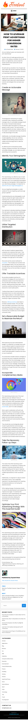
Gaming (3, 674)
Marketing (19, 563)
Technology (4, 692)
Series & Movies (5, 684)
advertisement (9, 563)
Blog (3, 646)
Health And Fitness (6, 679)
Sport (3, 687)
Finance (4, 669)
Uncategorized (5, 699)
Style (3, 689)
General (3, 676)
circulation (5, 262)
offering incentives (12, 302)
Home (3, 681)
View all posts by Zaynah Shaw (10, 580)
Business (8, 562)
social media (5, 406)
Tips (12, 562)
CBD (3, 653)
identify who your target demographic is (12, 185)
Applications (4, 643)
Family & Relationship (6, 666)
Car (3, 651)
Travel (3, 697)
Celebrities (4, 656)
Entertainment (5, 663)
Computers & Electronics (7, 658)
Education (4, 661)
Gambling (4, 671)
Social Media (10, 565)
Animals (4, 640)
